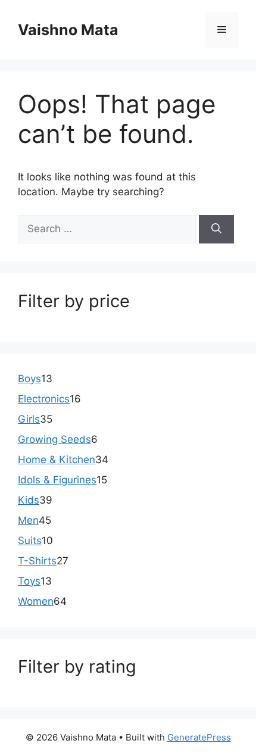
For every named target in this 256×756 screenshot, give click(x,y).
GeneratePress (199, 737)
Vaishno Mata (68, 30)
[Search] (216, 229)
